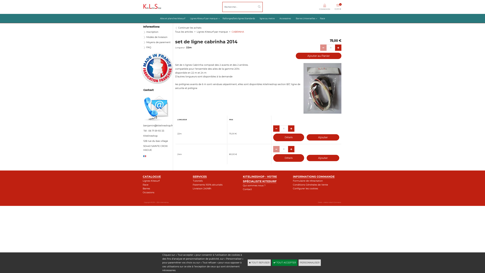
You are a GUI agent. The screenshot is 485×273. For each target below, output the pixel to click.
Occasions (148, 192)
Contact (247, 189)
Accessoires (285, 18)
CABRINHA (238, 31)
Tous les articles (184, 31)
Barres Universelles (305, 18)
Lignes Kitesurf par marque (204, 18)
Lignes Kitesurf (151, 180)
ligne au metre (267, 18)
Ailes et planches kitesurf (172, 18)
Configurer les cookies (305, 188)
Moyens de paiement (158, 42)
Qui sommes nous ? (254, 185)
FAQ (148, 47)
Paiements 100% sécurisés (208, 184)
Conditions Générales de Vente (310, 184)
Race (322, 18)
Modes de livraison (156, 37)
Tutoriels (198, 180)
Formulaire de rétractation (308, 180)
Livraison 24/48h (202, 188)
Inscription (152, 32)
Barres (146, 188)
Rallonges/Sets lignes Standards (239, 18)
